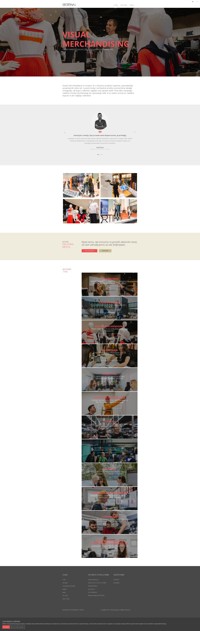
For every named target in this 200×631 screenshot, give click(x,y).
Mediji (132, 5)
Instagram (116, 583)
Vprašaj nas (105, 250)
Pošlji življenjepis (89, 250)
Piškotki (81, 610)
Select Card (65, 599)
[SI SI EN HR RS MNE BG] (195, 1)
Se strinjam (6, 627)
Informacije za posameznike (70, 610)
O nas (116, 5)
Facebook (116, 579)
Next (135, 132)
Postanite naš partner (68, 586)
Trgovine (123, 5)
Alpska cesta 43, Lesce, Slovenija (97, 583)
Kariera (64, 589)
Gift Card (65, 595)
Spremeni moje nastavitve (17, 627)
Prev (64, 132)
